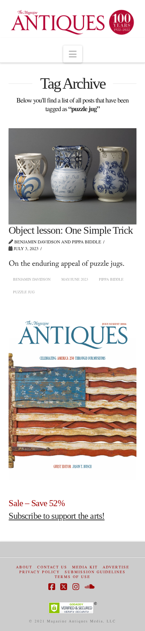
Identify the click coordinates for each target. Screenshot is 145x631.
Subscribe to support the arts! (56, 516)
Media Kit (85, 567)
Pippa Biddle (111, 279)
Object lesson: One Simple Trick (71, 230)
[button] (72, 54)
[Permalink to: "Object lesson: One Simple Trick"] (72, 176)
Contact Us (52, 567)
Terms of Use (72, 576)
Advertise (116, 567)
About (24, 567)
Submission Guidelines (95, 572)
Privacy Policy (39, 572)
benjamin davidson (32, 279)
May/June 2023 (74, 279)
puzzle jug (24, 291)
